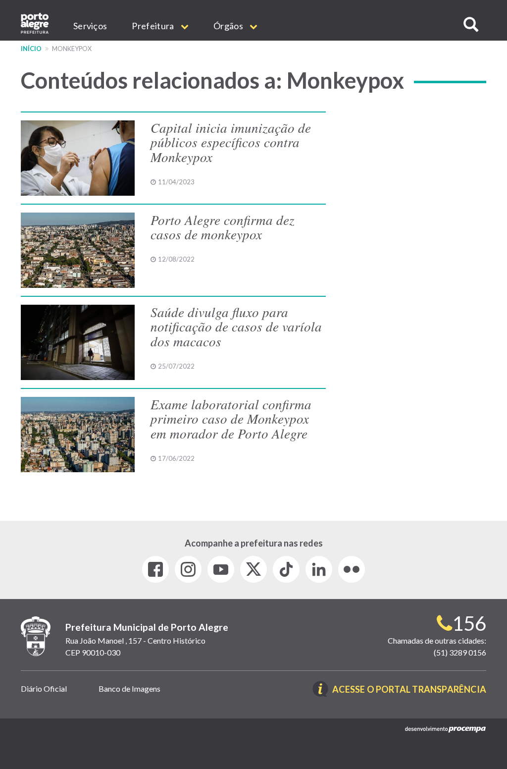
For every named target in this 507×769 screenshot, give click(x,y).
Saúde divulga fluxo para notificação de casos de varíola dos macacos (236, 326)
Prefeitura (153, 25)
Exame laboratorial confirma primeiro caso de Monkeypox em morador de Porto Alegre (231, 418)
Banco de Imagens (129, 688)
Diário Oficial (44, 688)
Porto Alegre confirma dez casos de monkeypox (223, 227)
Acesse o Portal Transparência (409, 690)
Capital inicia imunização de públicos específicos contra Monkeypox (231, 141)
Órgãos (229, 25)
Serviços (90, 25)
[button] (471, 24)
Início (31, 49)
